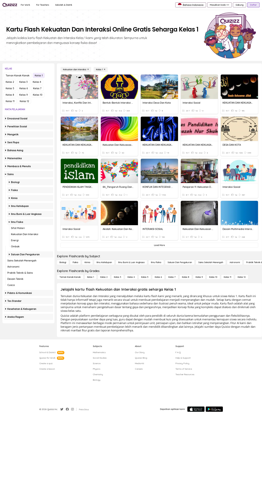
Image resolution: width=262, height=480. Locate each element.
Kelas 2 (10, 81)
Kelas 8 (10, 94)
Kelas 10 (37, 94)
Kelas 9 (23, 94)
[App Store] (195, 409)
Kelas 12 (24, 101)
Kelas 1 (39, 75)
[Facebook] (67, 409)
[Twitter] (61, 409)
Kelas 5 (10, 88)
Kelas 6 (23, 88)
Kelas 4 (37, 81)
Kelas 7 (37, 88)
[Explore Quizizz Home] (9, 5)
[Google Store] (214, 409)
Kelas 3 (23, 81)
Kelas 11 (10, 101)
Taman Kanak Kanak (18, 75)
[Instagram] (72, 409)
